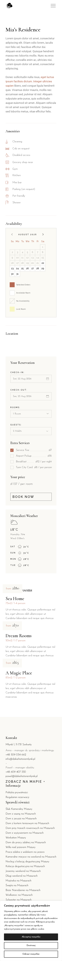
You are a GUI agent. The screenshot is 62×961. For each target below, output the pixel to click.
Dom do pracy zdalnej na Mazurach (26, 842)
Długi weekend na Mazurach (22, 876)
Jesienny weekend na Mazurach (23, 871)
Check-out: (18, 390)
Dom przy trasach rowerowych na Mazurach (30, 828)
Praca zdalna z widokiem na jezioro (25, 852)
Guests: (16, 425)
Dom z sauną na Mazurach (21, 813)
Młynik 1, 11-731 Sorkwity (19, 744)
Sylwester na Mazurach (18, 899)
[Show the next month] (43, 234)
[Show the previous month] (12, 234)
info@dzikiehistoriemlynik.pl (20, 759)
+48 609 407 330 (16, 772)
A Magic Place (19, 673)
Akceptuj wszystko (31, 937)
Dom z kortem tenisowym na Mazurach (27, 823)
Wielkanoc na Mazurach (19, 895)
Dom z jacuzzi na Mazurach (21, 818)
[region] (31, 931)
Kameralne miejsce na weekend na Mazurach (31, 856)
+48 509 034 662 (16, 754)
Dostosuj (31, 945)
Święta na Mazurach (17, 885)
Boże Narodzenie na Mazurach (23, 890)
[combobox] (31, 414)
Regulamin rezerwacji (17, 797)
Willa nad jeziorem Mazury (20, 847)
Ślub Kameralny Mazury (19, 809)
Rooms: (15, 407)
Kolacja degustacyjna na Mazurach (25, 866)
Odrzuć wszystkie (31, 954)
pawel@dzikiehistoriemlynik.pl (22, 776)
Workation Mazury (16, 837)
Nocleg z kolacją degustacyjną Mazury (27, 861)
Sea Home (15, 598)
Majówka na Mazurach (18, 880)
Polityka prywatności (17, 792)
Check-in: (17, 372)
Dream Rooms (18, 635)
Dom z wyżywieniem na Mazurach (25, 833)
